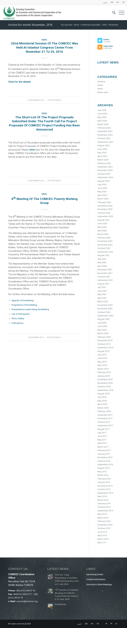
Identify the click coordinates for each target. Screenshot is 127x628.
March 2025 (102, 159)
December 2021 (104, 269)
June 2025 (102, 149)
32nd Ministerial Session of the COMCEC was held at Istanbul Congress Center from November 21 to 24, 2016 (44, 47)
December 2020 (104, 305)
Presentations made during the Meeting (30, 309)
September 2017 (105, 425)
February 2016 (104, 478)
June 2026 (102, 113)
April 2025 (102, 156)
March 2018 (102, 408)
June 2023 (102, 223)
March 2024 (102, 198)
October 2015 (103, 489)
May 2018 (101, 401)
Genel (100, 85)
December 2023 (104, 206)
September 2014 (105, 510)
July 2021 (101, 287)
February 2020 (104, 337)
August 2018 (103, 393)
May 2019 (101, 362)
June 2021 (102, 291)
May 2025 (101, 152)
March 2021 (102, 301)
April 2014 (102, 514)
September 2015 (105, 493)
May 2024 (101, 191)
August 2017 (103, 429)
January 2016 (103, 482)
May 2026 (101, 117)
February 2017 (104, 450)
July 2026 (101, 110)
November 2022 (104, 245)
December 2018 (104, 379)
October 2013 (103, 528)
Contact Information (95, 579)
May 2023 (101, 227)
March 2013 (102, 539)
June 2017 (102, 436)
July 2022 (101, 259)
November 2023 (104, 209)
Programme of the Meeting (24, 305)
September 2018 (105, 390)
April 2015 (102, 496)
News (44, 39)
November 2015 (104, 486)
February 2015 (104, 503)
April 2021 (102, 298)
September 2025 (105, 142)
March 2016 (102, 475)
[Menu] (120, 12)
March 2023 (102, 234)
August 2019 (103, 351)
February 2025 (104, 163)
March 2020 (102, 333)
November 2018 (104, 383)
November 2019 (104, 340)
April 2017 (102, 443)
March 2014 (102, 517)
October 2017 (103, 422)
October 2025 (103, 138)
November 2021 (104, 273)
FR (118, 2)
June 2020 (102, 326)
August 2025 (103, 145)
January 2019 (103, 376)
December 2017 (104, 415)
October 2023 (103, 213)
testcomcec (55, 100)
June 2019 (102, 358)
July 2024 (101, 184)
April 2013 (102, 535)
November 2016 (104, 457)
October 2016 (103, 461)
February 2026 (104, 128)
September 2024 (105, 177)
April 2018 (102, 404)
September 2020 (105, 315)
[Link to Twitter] (106, 623)
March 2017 (102, 447)
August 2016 (103, 468)
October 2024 (103, 174)
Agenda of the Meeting (23, 300)
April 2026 (102, 120)
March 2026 (102, 124)
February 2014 (104, 521)
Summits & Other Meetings (99, 584)
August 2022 (103, 255)
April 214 (101, 542)
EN (112, 2)
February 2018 (104, 411)
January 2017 (103, 454)
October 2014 (103, 507)
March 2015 (102, 500)
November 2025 (104, 135)
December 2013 (104, 525)
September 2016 (105, 464)
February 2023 (104, 237)
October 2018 (103, 386)
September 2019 (105, 347)
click (32, 149)
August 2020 (103, 319)
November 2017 (104, 418)
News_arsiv (102, 92)
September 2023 (105, 216)
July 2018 (101, 397)
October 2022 (103, 248)
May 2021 (101, 294)
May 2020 (101, 330)
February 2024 (104, 202)
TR (123, 2)
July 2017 (101, 432)
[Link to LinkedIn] (116, 623)
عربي (105, 2)
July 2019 (101, 354)
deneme (101, 81)
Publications (17, 323)
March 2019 (102, 369)
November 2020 (104, 308)
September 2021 (105, 280)
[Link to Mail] (111, 623)
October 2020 (103, 312)
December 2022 (104, 241)
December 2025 (104, 131)
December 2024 (104, 167)
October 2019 (103, 344)
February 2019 (104, 372)
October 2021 (103, 276)
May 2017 (101, 439)
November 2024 (104, 170)
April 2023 (102, 230)
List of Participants (20, 314)
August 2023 (103, 220)
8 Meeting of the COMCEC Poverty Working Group (44, 201)
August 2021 (103, 284)
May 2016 (101, 471)
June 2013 (102, 532)
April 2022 (102, 266)
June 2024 (102, 188)
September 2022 (105, 252)
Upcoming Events (94, 574)
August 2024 (103, 181)
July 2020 (101, 323)
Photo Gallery (18, 318)
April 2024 (102, 195)
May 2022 (101, 262)
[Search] (112, 12)
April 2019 (102, 365)
